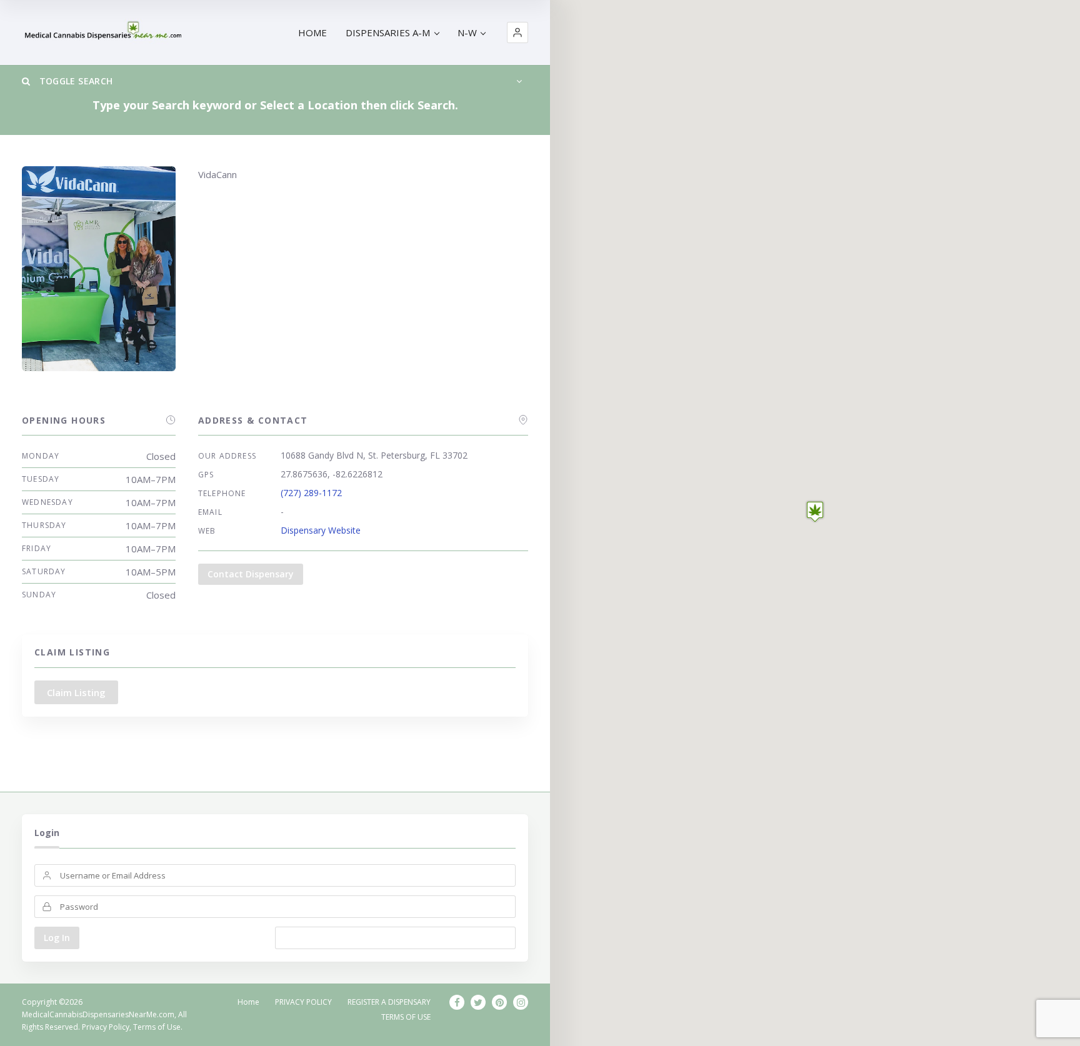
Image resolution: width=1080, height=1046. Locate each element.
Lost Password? (395, 938)
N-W (467, 32)
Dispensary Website (321, 530)
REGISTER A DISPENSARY (389, 1002)
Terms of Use (157, 1027)
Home (248, 1002)
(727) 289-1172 (311, 493)
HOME (312, 32)
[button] (517, 32)
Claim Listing (76, 692)
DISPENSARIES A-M (388, 32)
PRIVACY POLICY (303, 1002)
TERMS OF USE (406, 1017)
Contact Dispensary (251, 574)
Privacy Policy (105, 1027)
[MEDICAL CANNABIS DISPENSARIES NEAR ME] (104, 33)
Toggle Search (74, 81)
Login (46, 833)
